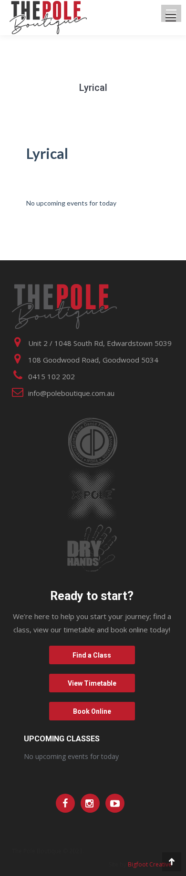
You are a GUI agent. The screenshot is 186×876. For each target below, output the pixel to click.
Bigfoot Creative (150, 864)
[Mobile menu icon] (170, 17)
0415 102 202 (51, 376)
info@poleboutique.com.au (71, 393)
